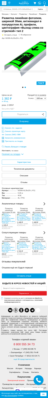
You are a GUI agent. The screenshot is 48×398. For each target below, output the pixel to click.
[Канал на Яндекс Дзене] (27, 310)
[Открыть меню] (4, 3)
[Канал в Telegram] (32, 310)
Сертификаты (14, 372)
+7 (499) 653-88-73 (28, 349)
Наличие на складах (11, 154)
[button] (22, 87)
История (19, 368)
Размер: (31, 98)
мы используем (11, 395)
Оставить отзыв (24, 276)
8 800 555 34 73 (24, 344)
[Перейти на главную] (24, 3)
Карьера (37, 368)
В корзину (24, 121)
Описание (24, 176)
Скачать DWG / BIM (13, 135)
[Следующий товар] (44, 232)
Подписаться (24, 293)
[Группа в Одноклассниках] (21, 310)
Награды (28, 368)
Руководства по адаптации (13, 384)
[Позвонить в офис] (39, 3)
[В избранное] (20, 35)
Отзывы (24, 182)
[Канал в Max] (38, 310)
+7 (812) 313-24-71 (32, 356)
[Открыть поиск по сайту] (44, 3)
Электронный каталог (16, 380)
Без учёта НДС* (8, 109)
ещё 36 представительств (24, 359)
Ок (43, 394)
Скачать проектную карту (15, 131)
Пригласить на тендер (14, 141)
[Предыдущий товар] (40, 232)
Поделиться (22, 114)
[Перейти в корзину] (34, 3)
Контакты (35, 372)
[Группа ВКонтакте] (10, 310)
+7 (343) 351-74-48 (30, 352)
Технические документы (24, 169)
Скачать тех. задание (13, 128)
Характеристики (24, 162)
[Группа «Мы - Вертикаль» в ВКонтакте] (16, 310)
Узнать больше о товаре (15, 147)
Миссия (10, 368)
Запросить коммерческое (15, 138)
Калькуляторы (7, 388)
